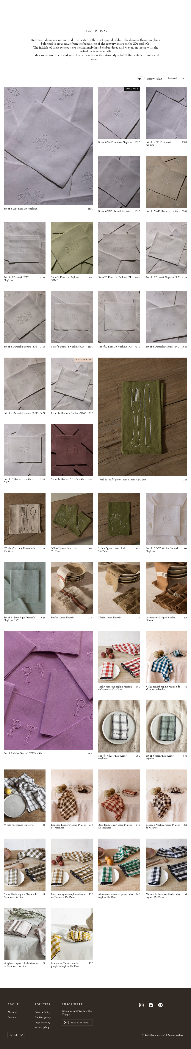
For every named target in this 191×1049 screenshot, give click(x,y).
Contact (11, 1017)
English (14, 1035)
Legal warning (42, 1022)
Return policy (42, 1027)
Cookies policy (43, 1017)
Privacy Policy (43, 1012)
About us (12, 1012)
